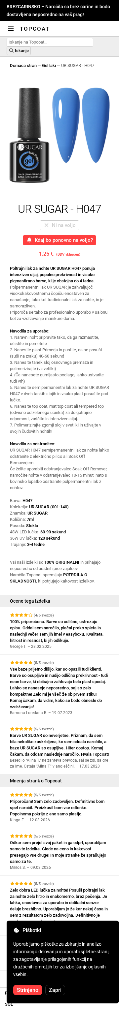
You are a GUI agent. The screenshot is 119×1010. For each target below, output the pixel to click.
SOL (9, 1004)
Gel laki (49, 65)
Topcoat (35, 28)
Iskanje (21, 50)
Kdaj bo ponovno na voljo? (62, 240)
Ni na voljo (62, 225)
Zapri (55, 990)
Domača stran (23, 65)
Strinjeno (27, 990)
